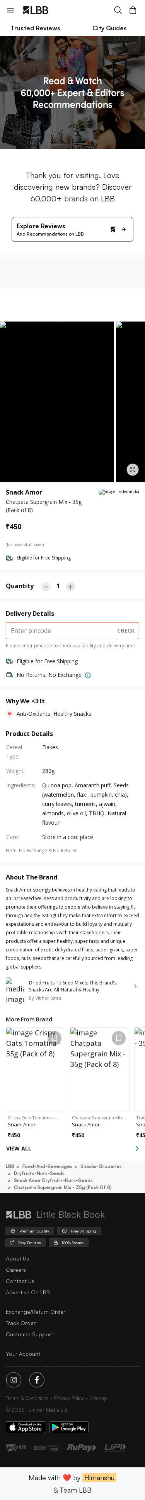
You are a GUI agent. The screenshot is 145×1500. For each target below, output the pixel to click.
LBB (10, 1166)
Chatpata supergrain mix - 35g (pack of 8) (63, 1187)
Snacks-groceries (101, 1166)
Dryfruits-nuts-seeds (39, 1173)
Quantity (20, 586)
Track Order (21, 1323)
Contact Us (20, 1281)
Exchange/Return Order (35, 1311)
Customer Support (29, 1334)
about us (17, 1258)
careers (16, 1269)
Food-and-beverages (47, 1166)
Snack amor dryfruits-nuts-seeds (53, 1180)
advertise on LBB (28, 1292)
